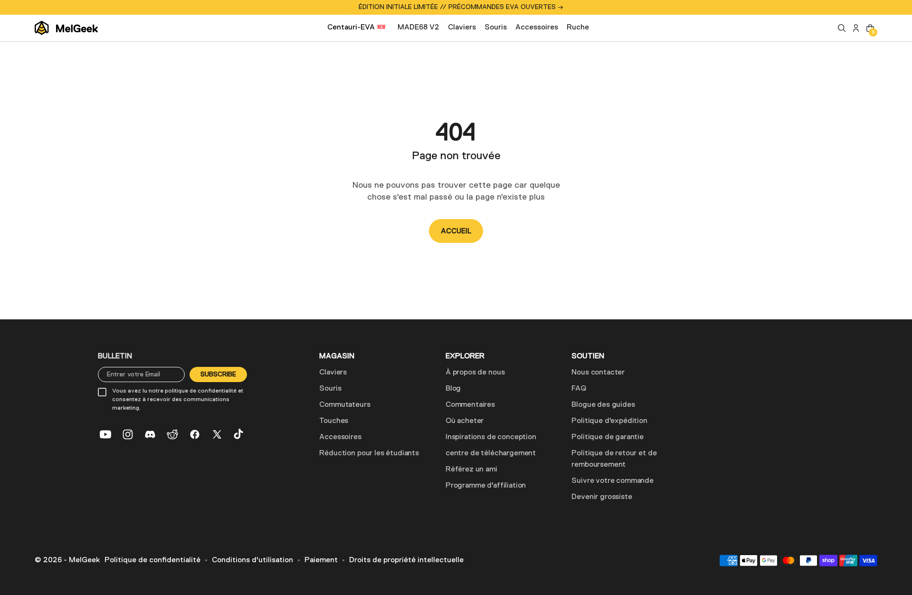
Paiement (321, 560)
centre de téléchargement (491, 453)
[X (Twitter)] (217, 434)
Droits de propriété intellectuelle (406, 560)
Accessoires (340, 437)
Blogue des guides (603, 405)
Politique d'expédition (609, 421)
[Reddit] (172, 434)
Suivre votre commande (612, 481)
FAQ (578, 389)
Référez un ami (471, 469)
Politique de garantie (607, 437)
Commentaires (470, 405)
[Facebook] (194, 434)
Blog (453, 389)
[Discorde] (150, 434)
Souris (330, 389)
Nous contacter (598, 372)
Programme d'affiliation (486, 485)
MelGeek (84, 560)
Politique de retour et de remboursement (613, 459)
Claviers (333, 372)
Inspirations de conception (491, 437)
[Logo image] (66, 28)
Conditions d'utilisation (252, 560)
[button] (842, 28)
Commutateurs (344, 405)
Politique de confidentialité (152, 560)
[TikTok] (239, 434)
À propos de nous (475, 372)
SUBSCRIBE (218, 374)
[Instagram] (127, 434)
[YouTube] (105, 434)
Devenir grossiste (601, 497)
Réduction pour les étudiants (369, 453)
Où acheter (465, 421)
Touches (333, 421)
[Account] (856, 28)
